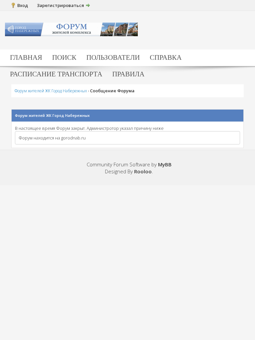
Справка (166, 57)
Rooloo (143, 171)
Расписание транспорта (56, 74)
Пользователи (113, 57)
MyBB (165, 164)
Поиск (64, 57)
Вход (22, 5)
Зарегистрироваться (60, 5)
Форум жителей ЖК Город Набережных (51, 91)
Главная (26, 57)
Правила (128, 74)
